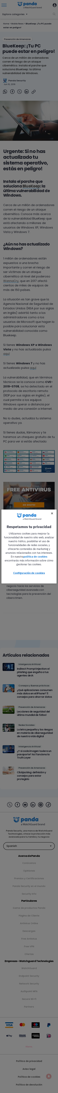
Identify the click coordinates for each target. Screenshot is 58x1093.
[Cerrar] (52, 513)
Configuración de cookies (29, 573)
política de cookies (35, 556)
